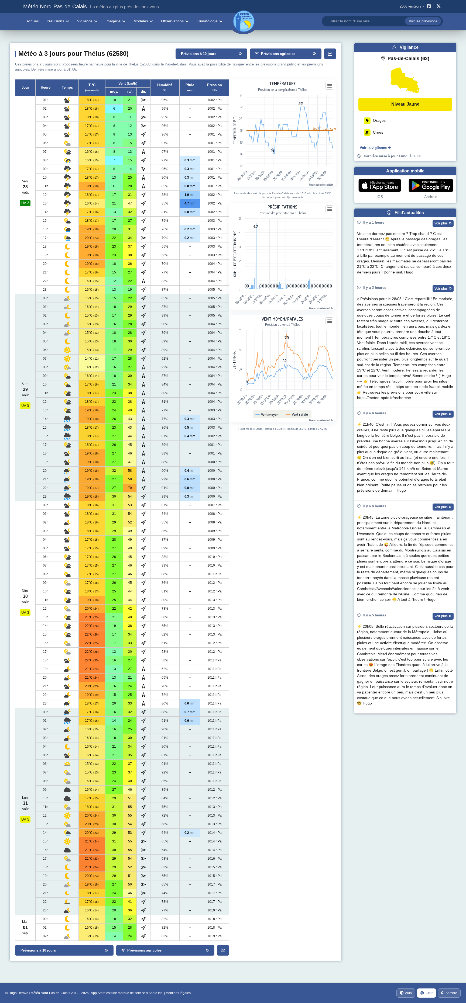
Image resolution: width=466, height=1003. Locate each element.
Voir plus (441, 223)
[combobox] (382, 21)
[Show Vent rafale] (297, 414)
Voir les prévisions (423, 21)
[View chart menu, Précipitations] (329, 209)
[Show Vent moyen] (267, 414)
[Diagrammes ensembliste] (330, 53)
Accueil (32, 21)
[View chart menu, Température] (329, 86)
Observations (172, 21)
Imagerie (113, 21)
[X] (439, 6)
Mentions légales (178, 993)
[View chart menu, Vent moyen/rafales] (329, 321)
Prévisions (55, 21)
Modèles (140, 21)
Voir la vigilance (373, 148)
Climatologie (207, 21)
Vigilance (84, 21)
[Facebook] (429, 6)
